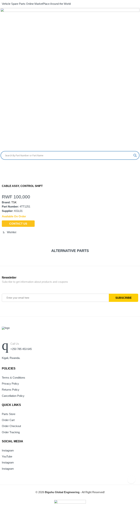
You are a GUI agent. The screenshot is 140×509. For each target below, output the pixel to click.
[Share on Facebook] (10, 240)
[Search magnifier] (135, 155)
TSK (14, 202)
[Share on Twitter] (3, 240)
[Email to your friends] (16, 240)
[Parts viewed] (131, 479)
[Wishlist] (138, 167)
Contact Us (18, 223)
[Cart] (131, 167)
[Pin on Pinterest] (23, 240)
